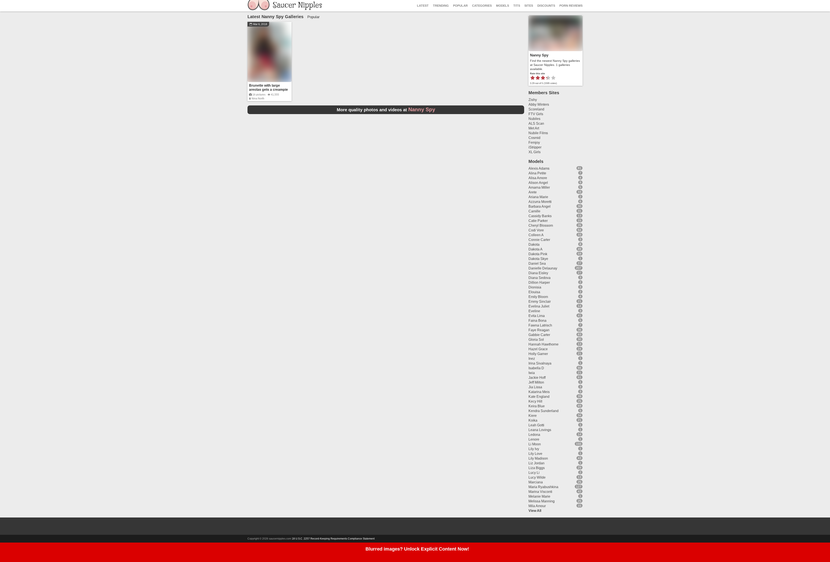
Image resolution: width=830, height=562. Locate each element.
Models (502, 5)
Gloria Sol (536, 339)
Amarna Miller (539, 187)
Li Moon (534, 444)
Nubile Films (538, 133)
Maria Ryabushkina (543, 487)
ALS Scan (536, 123)
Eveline (534, 311)
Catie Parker (538, 221)
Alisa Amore (537, 178)
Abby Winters (538, 104)
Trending (441, 5)
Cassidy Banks (540, 216)
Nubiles (534, 119)
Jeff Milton (536, 382)
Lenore (533, 439)
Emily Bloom (538, 297)
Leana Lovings (539, 430)
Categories (482, 5)
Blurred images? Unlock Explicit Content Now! (417, 549)
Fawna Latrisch (540, 325)
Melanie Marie (539, 496)
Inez (531, 358)
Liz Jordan (536, 463)
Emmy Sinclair (539, 301)
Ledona (534, 434)
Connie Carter (539, 240)
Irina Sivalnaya (539, 363)
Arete (532, 192)
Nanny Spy (539, 55)
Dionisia (534, 287)
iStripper (534, 147)
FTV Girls (535, 114)
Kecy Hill (535, 401)
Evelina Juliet (538, 306)
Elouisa (534, 292)
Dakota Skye (538, 259)
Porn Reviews (571, 5)
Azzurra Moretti (540, 202)
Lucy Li (534, 472)
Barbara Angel (539, 206)
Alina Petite (537, 173)
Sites (528, 5)
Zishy (532, 100)
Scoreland (536, 109)
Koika (532, 420)
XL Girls (534, 152)
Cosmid (534, 138)
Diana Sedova (539, 278)
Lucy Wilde (537, 477)
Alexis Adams (538, 168)
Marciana (535, 482)
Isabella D (536, 368)
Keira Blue (536, 406)
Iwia (531, 373)
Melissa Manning (541, 501)
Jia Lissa (535, 387)
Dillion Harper (539, 282)
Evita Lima (536, 316)
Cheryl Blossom (540, 225)
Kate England (538, 396)
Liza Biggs (536, 468)
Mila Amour (537, 506)
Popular (460, 5)
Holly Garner (538, 354)
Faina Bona (537, 320)
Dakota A (535, 249)
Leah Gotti (536, 425)
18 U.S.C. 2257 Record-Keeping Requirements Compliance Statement (333, 538)
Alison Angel (538, 183)
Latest (423, 5)
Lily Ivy (533, 449)
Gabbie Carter (539, 335)
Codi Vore (536, 230)
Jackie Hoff (537, 377)
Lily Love (535, 453)
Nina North (258, 98)
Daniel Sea (537, 263)
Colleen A (536, 235)
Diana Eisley (538, 273)
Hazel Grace (538, 349)
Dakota (534, 244)
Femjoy (534, 142)
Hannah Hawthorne (543, 344)
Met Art (533, 128)
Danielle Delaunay (542, 268)
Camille (534, 211)
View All (534, 511)
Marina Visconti (540, 492)
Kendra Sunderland (543, 411)
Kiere (532, 415)
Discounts (546, 5)
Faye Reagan (538, 330)
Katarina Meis (539, 392)
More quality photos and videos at (386, 109)
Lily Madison (538, 458)
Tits (516, 5)
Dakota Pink (537, 254)
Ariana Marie (538, 197)
